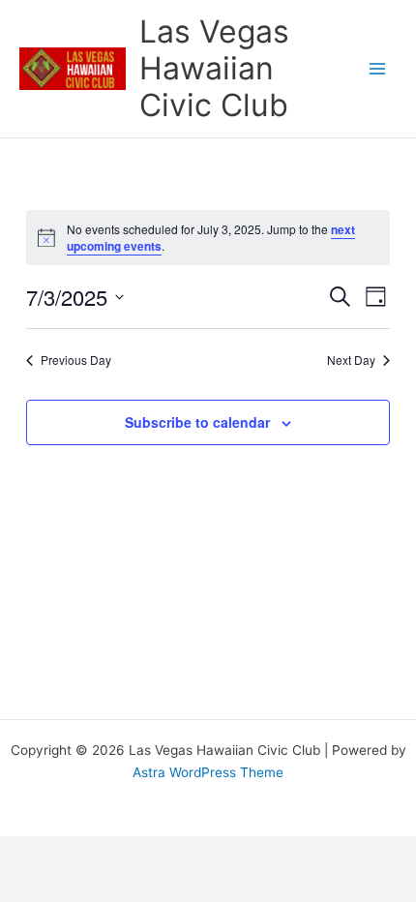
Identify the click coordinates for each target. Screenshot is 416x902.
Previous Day (76, 360)
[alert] (208, 237)
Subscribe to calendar (197, 422)
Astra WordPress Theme (208, 772)
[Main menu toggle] (378, 69)
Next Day (351, 360)
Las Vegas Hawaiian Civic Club (214, 69)
